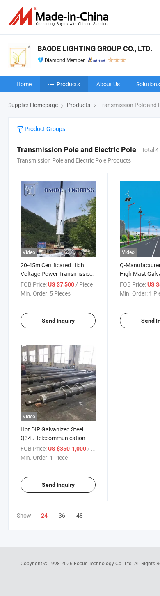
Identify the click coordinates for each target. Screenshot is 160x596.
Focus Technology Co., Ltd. (104, 563)
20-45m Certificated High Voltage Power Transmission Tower (57, 273)
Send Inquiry (58, 320)
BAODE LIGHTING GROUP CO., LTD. (94, 48)
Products (68, 84)
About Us (108, 84)
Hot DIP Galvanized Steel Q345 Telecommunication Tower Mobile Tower (53, 437)
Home (24, 84)
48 (79, 515)
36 (62, 515)
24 (44, 515)
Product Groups (44, 129)
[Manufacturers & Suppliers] (60, 16)
